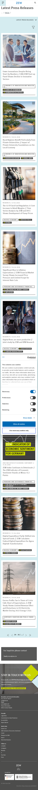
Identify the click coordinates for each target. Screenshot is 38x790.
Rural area (28, 158)
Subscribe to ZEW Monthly (14, 688)
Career (2, 733)
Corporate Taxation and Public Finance (19, 617)
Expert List (4, 728)
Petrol (8, 222)
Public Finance (11, 553)
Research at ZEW (5, 735)
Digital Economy (10, 220)
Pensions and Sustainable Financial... (19, 286)
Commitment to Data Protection (9, 718)
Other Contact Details (6, 707)
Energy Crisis (10, 621)
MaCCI (2, 737)
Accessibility (4, 720)
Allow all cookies (19, 424)
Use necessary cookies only (19, 430)
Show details (27, 418)
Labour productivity (13, 351)
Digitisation (26, 348)
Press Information (5, 706)
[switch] (33, 397)
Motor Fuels (26, 220)
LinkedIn (3, 746)
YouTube (3, 755)
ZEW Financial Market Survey (16, 289)
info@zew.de (4, 700)
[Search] (35, 3)
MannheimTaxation (6, 740)
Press (7, 12)
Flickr (2, 757)
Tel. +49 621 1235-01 (6, 698)
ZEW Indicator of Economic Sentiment (16, 485)
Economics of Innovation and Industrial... (19, 86)
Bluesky (3, 750)
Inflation (9, 292)
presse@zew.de (10, 656)
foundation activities (14, 92)
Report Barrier (4, 722)
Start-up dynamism (13, 90)
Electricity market (12, 624)
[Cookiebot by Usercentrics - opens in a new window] (27, 358)
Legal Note (4, 715)
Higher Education (12, 158)
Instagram (3, 748)
